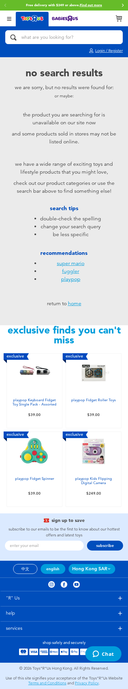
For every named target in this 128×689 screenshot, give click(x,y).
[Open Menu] (9, 18)
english (52, 569)
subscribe (105, 545)
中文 (25, 569)
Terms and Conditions (47, 683)
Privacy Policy (87, 683)
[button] (122, 5)
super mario (70, 263)
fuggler (70, 271)
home (74, 303)
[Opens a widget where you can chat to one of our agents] (103, 654)
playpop (70, 279)
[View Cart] (119, 18)
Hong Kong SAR (89, 569)
